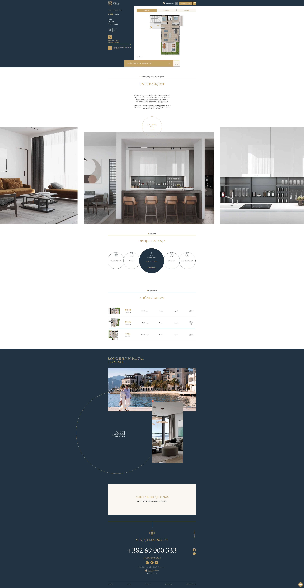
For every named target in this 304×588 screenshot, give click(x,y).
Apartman (115, 10)
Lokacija (129, 584)
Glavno (109, 10)
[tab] (147, 10)
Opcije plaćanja (168, 584)
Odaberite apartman (191, 584)
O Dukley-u (148, 584)
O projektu (110, 584)
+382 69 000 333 (152, 550)
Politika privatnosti (152, 574)
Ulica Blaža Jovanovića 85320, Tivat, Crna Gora (152, 567)
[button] (176, 3)
